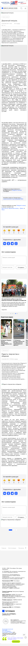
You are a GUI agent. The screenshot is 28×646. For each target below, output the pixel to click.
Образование (5, 350)
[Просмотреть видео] (6, 329)
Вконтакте (5, 208)
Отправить (21, 267)
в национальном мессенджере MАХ (13, 198)
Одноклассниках (14, 208)
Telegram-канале (17, 190)
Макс (3, 209)
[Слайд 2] (12, 313)
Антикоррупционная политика (7, 629)
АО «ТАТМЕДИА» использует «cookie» (7, 631)
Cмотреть (16, 641)
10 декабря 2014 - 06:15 (7, 23)
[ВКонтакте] (4, 243)
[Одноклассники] (8, 243)
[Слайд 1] (10, 313)
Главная (3, 548)
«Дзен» (21, 208)
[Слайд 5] (17, 313)
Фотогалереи (12, 548)
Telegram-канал (21, 205)
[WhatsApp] (16, 243)
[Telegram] (12, 243)
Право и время (5, 16)
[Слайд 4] (15, 313)
